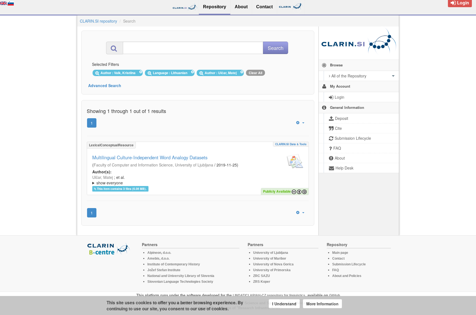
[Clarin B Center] (109, 248)
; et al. (108, 179)
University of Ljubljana (270, 253)
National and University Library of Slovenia (180, 276)
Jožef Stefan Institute (163, 270)
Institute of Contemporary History (173, 264)
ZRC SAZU (261, 276)
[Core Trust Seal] (109, 271)
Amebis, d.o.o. (158, 258)
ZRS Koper (261, 282)
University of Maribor (269, 258)
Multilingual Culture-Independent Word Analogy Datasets (149, 157)
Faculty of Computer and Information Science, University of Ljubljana (153, 165)
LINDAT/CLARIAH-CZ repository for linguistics (269, 295)
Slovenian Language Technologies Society (180, 282)
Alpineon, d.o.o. (159, 253)
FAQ (335, 270)
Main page (340, 253)
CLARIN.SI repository (98, 21)
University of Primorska (272, 270)
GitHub (334, 295)
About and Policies (346, 276)
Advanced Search (104, 85)
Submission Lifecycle (349, 264)
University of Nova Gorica (273, 264)
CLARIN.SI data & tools (291, 144)
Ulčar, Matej (102, 177)
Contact (338, 258)
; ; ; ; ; (179, 179)
